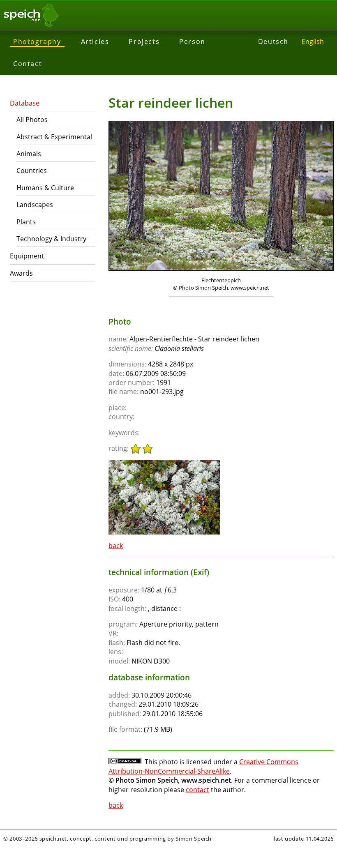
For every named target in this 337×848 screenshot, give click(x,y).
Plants (26, 221)
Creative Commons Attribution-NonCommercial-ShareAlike (203, 766)
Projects (144, 41)
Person (192, 41)
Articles (95, 41)
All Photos (32, 119)
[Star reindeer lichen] (164, 463)
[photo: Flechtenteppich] (221, 197)
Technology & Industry (51, 238)
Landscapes (34, 204)
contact (197, 789)
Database (24, 103)
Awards (21, 273)
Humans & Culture (45, 187)
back (115, 545)
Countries (31, 170)
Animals (28, 153)
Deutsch (273, 41)
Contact (27, 63)
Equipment (27, 255)
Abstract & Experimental (54, 136)
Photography (37, 41)
